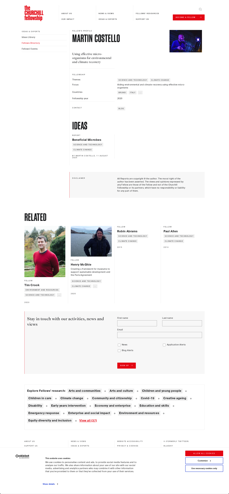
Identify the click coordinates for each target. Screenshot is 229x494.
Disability (35, 405)
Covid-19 (147, 398)
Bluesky (168, 446)
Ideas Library (28, 37)
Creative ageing (174, 398)
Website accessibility (130, 441)
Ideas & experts (108, 19)
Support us (142, 19)
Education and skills (154, 405)
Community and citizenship (112, 398)
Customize (203, 460)
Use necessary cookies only (204, 468)
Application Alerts (176, 345)
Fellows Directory (31, 43)
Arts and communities (85, 390)
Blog (121, 108)
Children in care (39, 398)
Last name (167, 318)
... (140, 92)
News (124, 345)
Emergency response (43, 413)
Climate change (160, 80)
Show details (49, 484)
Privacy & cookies (127, 446)
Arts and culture (121, 390)
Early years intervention (68, 405)
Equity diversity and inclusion (49, 420)
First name (122, 318)
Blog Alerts (127, 350)
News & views (106, 13)
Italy (133, 92)
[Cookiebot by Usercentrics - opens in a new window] (22, 457)
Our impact (67, 19)
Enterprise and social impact (89, 413)
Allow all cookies (204, 453)
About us (66, 13)
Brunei (122, 92)
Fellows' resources (147, 13)
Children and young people (161, 390)
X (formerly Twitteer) (176, 441)
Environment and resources (42, 290)
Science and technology (133, 80)
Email (120, 330)
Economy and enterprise (113, 405)
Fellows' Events (30, 49)
